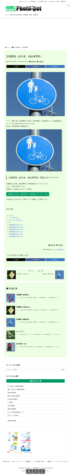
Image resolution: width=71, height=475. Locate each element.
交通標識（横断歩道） (23, 319)
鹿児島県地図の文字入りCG (16, 227)
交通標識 (41, 61)
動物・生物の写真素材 (14, 396)
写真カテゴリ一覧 (35, 381)
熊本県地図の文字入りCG (16, 234)
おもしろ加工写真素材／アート (16, 412)
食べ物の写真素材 (12, 399)
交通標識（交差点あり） (23, 307)
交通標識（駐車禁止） (23, 295)
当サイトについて (24, 1)
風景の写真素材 (12, 409)
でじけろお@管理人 (58, 249)
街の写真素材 (16, 47)
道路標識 (26, 47)
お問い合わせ (52, 1)
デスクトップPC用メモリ (16, 220)
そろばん (11, 215)
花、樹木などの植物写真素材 (15, 386)
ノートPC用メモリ (14, 217)
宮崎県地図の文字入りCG (16, 231)
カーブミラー (20, 331)
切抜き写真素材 (12, 420)
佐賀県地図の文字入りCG (16, 236)
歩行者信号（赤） (21, 344)
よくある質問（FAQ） (42, 1)
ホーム (8, 47)
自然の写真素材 (12, 392)
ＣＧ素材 (10, 402)
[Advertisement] (35, 31)
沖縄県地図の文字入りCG (16, 224)
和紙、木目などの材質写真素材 (16, 389)
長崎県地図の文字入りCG (16, 229)
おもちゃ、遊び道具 (13, 415)
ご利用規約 (32, 1)
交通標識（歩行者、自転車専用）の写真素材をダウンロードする (28, 194)
